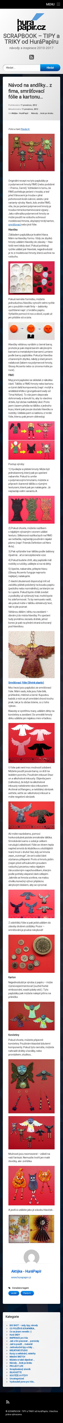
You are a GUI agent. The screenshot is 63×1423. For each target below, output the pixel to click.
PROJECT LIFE (16, 1366)
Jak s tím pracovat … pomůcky (24, 1341)
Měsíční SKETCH (17, 1357)
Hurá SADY (15, 1335)
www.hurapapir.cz (21, 1277)
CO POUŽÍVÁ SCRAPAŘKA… (23, 1328)
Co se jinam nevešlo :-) (20, 1331)
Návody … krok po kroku (21, 1363)
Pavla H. (25, 129)
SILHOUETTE (16, 1372)
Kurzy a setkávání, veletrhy (23, 1353)
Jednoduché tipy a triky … (22, 1347)
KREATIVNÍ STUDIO (19, 1350)
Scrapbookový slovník (20, 1369)
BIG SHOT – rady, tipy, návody (24, 1325)
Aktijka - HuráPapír (20, 113)
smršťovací (14, 224)
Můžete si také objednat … (22, 1360)
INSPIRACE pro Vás (19, 1338)
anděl (13, 1293)
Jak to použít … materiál (21, 1344)
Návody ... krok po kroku (42, 113)
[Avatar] (31, 1257)
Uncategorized (17, 1378)
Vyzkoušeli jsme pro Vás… (22, 1382)
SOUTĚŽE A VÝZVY (19, 1375)
